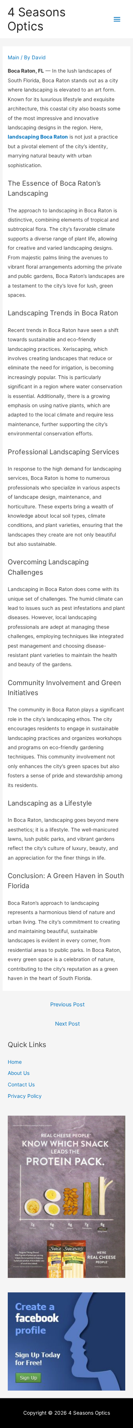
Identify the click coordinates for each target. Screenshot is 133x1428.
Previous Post (67, 1004)
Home (15, 1062)
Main (13, 57)
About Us (19, 1073)
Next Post (67, 1023)
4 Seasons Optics (36, 19)
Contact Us (21, 1084)
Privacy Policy (25, 1096)
